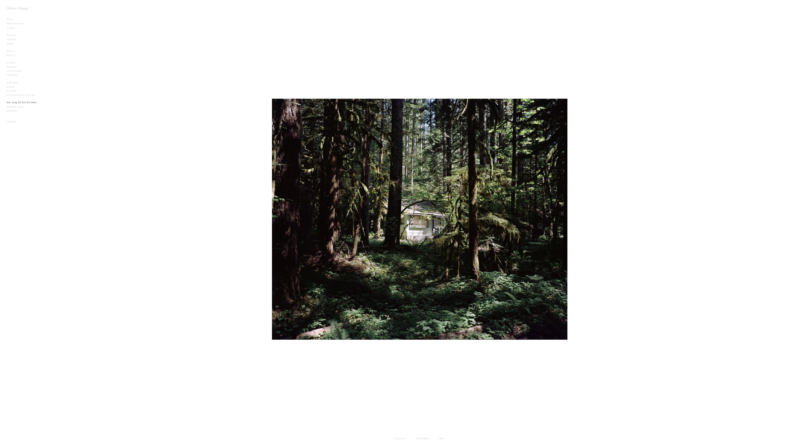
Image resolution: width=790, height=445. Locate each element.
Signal (14, 43)
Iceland (14, 62)
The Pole (15, 74)
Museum (15, 66)
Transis (16, 27)
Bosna (14, 86)
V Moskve (16, 82)
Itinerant (17, 110)
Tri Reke (15, 90)
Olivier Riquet (18, 8)
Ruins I (16, 50)
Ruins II (16, 55)
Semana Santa (18, 106)
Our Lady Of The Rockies (27, 102)
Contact (11, 121)
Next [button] (442, 438)
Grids (13, 19)
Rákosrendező (20, 23)
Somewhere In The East (24, 94)
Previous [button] (400, 438)
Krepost (17, 35)
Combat (16, 39)
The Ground (17, 70)
